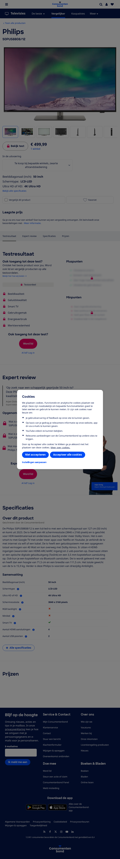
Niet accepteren (35, 454)
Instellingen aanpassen (34, 462)
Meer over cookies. (60, 447)
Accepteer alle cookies (67, 454)
